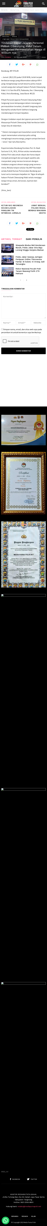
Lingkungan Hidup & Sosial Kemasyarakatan (15, 39)
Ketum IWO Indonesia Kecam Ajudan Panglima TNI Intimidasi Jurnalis (12, 209)
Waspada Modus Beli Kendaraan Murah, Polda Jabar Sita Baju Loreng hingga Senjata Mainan (30, 247)
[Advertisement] (23, 381)
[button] (43, 3)
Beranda (4, 10)
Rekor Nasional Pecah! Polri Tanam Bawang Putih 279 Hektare (28, 271)
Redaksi (8, 57)
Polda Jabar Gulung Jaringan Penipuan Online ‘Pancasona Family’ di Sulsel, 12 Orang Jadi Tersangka (30, 260)
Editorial (14, 36)
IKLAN (33, 1216)
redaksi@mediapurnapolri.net (29, 1206)
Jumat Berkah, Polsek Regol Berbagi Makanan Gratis (37, 209)
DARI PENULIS (34, 239)
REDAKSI (25, 1216)
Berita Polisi (14, 10)
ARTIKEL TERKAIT (11, 239)
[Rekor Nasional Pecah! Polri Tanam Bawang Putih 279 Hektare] (7, 271)
